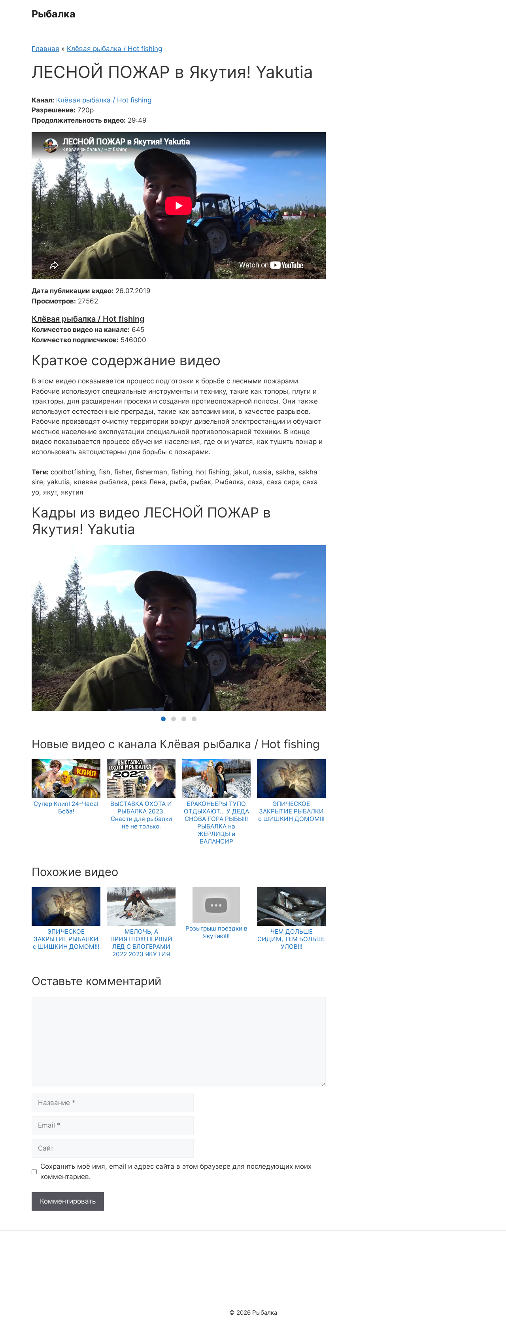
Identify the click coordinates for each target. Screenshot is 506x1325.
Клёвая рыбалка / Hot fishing (114, 49)
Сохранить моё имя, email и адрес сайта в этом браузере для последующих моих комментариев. (176, 1171)
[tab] (163, 719)
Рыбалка (54, 14)
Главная (45, 49)
